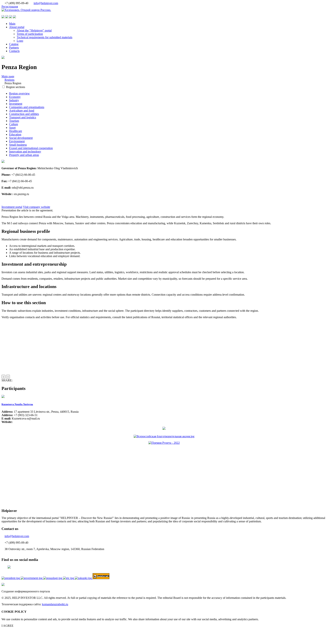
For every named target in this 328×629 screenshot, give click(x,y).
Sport (12, 127)
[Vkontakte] (17, 380)
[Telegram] (14, 380)
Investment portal (12, 207)
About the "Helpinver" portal (34, 30)
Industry (14, 100)
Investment (15, 103)
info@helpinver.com (46, 3)
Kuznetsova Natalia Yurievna (17, 404)
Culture (13, 124)
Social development (21, 137)
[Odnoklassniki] (23, 380)
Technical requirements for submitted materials (44, 37)
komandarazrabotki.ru (55, 604)
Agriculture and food (21, 110)
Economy (15, 96)
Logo (20, 40)
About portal (16, 27)
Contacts (14, 51)
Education (15, 134)
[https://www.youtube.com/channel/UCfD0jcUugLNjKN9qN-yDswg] (7, 200)
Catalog (13, 44)
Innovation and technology (25, 151)
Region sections (15, 87)
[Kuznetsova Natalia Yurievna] (3, 396)
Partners (14, 47)
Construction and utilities (24, 114)
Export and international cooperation (31, 148)
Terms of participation (30, 33)
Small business (18, 144)
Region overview (19, 93)
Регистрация (10, 6)
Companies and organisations (26, 107)
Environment (17, 141)
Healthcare (15, 131)
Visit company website (36, 207)
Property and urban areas (24, 155)
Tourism (14, 120)
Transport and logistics (22, 117)
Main (12, 23)
